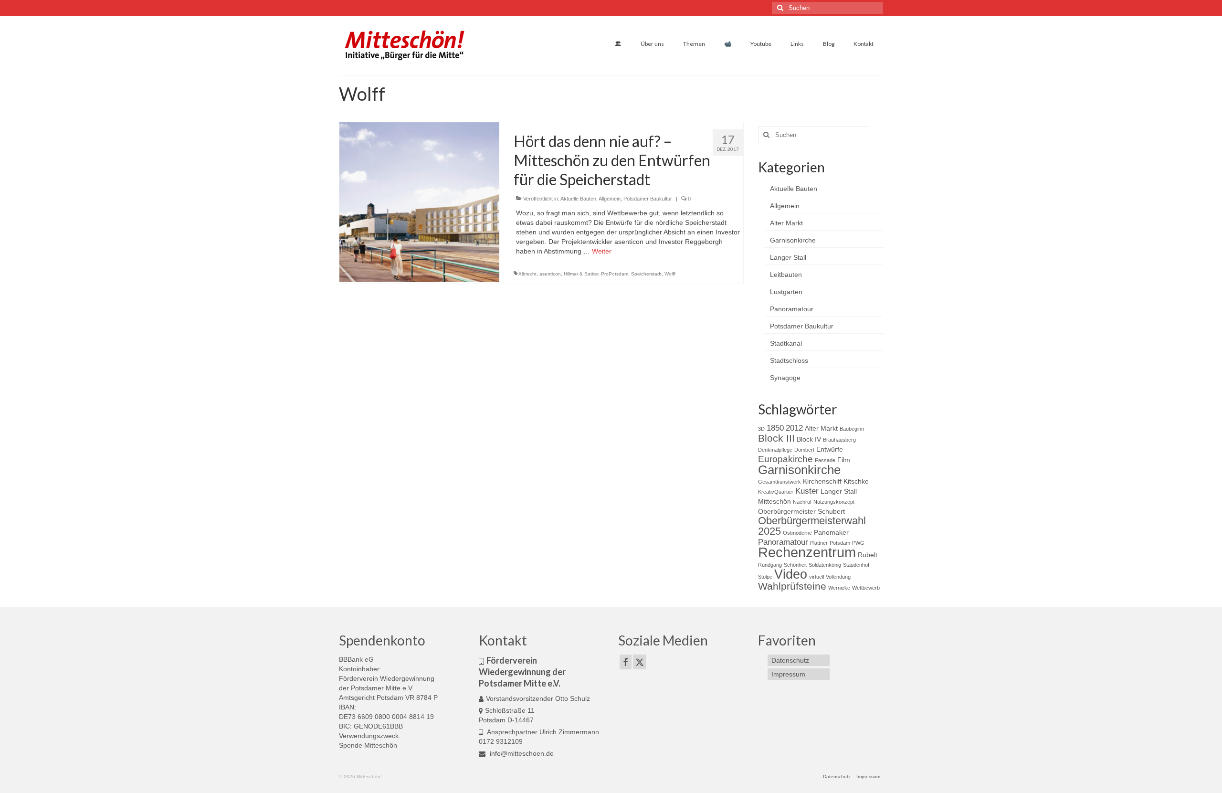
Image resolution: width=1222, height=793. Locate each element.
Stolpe (765, 577)
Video (790, 574)
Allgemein (610, 198)
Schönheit (795, 565)
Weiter (601, 251)
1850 (775, 428)
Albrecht (527, 273)
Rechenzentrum (807, 552)
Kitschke (856, 481)
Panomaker (831, 532)
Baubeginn (852, 429)
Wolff (669, 273)
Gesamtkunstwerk (779, 482)
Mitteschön (774, 501)
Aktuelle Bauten (578, 198)
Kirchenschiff (822, 481)
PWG (858, 543)
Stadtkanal (786, 343)
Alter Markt (786, 223)
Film (843, 460)
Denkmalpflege (775, 450)
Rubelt (867, 555)
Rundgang (770, 565)
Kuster (807, 491)
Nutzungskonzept (833, 502)
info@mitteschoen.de (521, 753)
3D (761, 429)
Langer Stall (788, 257)
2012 (794, 428)
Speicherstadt (646, 273)
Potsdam (840, 543)
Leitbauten (786, 274)
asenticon (550, 273)
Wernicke (839, 588)
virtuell (816, 577)
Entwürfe (829, 449)
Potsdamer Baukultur (647, 198)
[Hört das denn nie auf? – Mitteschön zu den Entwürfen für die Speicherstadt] (419, 201)
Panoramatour (791, 309)
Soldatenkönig (825, 565)
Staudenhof (856, 565)
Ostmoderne (797, 533)
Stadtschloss (789, 360)
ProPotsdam (614, 273)
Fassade (825, 460)
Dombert (804, 450)
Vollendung (838, 577)
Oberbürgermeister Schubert (801, 511)
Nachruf (802, 502)
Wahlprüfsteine (792, 586)
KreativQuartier (775, 492)
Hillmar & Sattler (581, 273)
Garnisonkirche (793, 240)
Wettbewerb (866, 588)
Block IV (809, 439)
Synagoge (785, 377)
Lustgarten (786, 292)
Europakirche (785, 459)
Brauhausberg (839, 440)
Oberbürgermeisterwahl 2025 (812, 526)
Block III (776, 438)
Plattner (819, 543)
